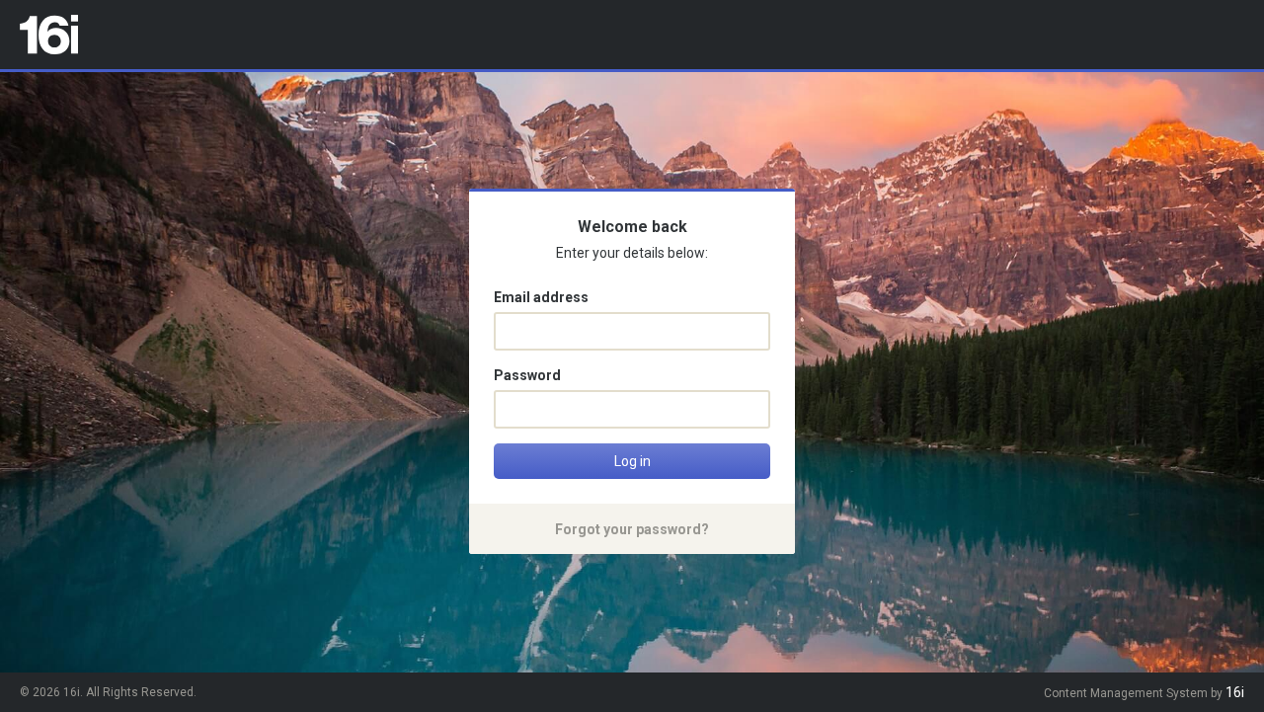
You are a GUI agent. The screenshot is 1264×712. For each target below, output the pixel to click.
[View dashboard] (49, 34)
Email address (541, 297)
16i (1234, 692)
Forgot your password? (632, 529)
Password (527, 375)
